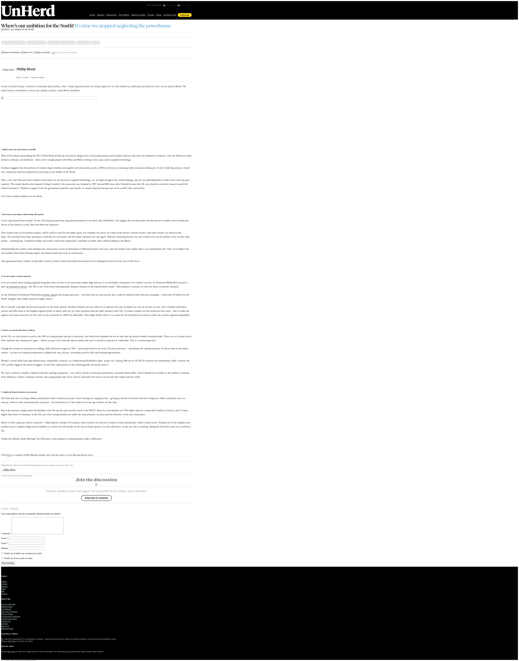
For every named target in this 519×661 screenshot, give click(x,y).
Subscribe (184, 15)
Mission (100, 15)
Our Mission (6, 609)
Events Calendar (8, 604)
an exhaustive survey (16, 286)
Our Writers (124, 15)
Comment (6, 533)
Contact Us (6, 621)
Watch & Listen (138, 15)
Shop (158, 15)
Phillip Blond (26, 69)
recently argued (49, 294)
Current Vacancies (9, 619)
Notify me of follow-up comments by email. (23, 553)
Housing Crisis (36, 42)
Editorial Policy (7, 628)
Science (4, 586)
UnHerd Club (169, 15)
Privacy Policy (7, 614)
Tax (96, 42)
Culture (4, 584)
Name (4, 538)
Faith (3, 589)
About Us (5, 626)
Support (4, 624)
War (2, 591)
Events (151, 15)
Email (4, 543)
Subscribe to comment (96, 498)
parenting (83, 42)
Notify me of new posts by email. (18, 558)
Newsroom (111, 15)
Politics (4, 581)
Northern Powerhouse (61, 42)
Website (4, 548)
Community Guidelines (10, 616)
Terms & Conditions (9, 611)
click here (11, 641)
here (9, 455)
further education (14, 42)
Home (92, 15)
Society (4, 594)
